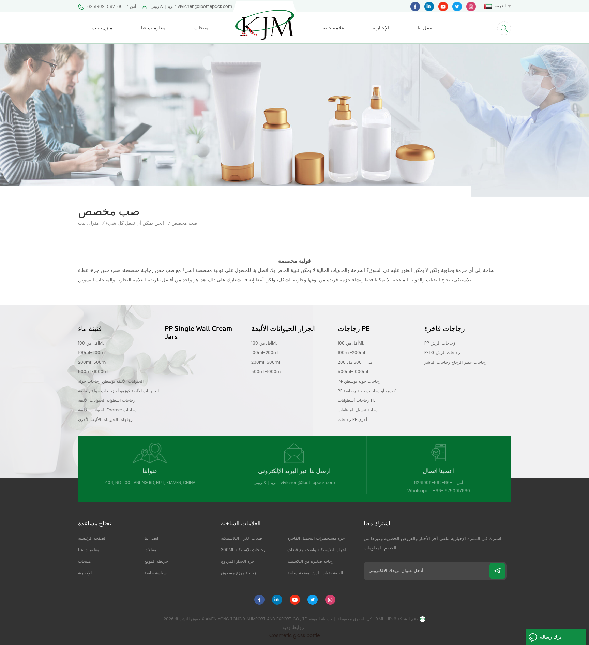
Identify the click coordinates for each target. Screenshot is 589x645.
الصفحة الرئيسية (92, 538)
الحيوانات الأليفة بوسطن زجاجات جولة (111, 381)
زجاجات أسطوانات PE (356, 400)
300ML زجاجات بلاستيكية (243, 550)
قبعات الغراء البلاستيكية (241, 538)
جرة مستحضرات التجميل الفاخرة (316, 538)
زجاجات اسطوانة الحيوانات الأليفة (106, 400)
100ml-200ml (91, 353)
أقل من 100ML (91, 343)
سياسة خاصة (156, 573)
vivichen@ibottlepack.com (308, 483)
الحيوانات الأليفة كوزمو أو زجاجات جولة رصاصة (118, 391)
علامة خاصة (332, 28)
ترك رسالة (550, 637)
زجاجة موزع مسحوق (238, 573)
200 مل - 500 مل (355, 362)
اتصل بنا (426, 28)
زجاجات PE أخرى (352, 419)
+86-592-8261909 (433, 483)
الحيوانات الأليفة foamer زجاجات (107, 410)
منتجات (201, 28)
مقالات (150, 550)
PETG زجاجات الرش (442, 353)
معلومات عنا (153, 28)
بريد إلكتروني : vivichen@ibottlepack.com (191, 7)
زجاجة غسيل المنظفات (358, 410)
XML (380, 619)
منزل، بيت (102, 28)
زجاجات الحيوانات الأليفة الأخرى (105, 419)
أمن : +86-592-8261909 (111, 7)
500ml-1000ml (93, 372)
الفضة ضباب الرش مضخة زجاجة (315, 573)
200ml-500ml (92, 362)
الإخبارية (381, 28)
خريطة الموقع (156, 561)
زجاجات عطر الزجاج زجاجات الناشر (455, 362)
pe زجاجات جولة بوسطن (359, 381)
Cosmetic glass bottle (294, 636)
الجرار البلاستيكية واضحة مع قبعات (317, 550)
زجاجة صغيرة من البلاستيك (310, 561)
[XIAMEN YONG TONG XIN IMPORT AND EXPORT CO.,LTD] (264, 20)
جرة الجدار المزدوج (237, 561)
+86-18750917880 (451, 491)
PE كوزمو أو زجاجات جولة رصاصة (367, 391)
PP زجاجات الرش (439, 343)
